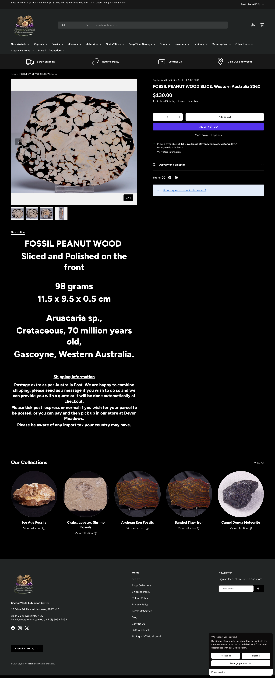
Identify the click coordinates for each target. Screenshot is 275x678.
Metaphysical (220, 44)
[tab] (18, 232)
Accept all (226, 655)
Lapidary (199, 44)
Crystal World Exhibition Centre (169, 80)
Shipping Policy (141, 591)
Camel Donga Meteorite (240, 522)
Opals (163, 44)
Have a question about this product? (184, 190)
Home (13, 74)
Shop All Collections (50, 50)
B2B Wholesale (141, 630)
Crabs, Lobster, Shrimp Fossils (86, 525)
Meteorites (92, 44)
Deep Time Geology (140, 44)
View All (259, 462)
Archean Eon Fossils (137, 522)
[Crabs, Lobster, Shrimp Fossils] (86, 494)
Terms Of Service (142, 610)
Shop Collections (141, 585)
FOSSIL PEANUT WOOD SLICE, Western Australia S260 (38, 74)
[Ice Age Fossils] (34, 494)
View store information (169, 151)
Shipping (170, 101)
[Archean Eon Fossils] (137, 494)
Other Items (242, 44)
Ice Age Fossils (34, 522)
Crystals (39, 44)
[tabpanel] (74, 334)
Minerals (73, 44)
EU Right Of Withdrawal (146, 636)
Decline (256, 655)
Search (136, 579)
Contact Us (138, 623)
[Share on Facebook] (170, 177)
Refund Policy (140, 598)
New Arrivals (18, 44)
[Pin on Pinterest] (176, 177)
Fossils (56, 44)
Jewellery (180, 44)
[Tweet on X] (163, 177)
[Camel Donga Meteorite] (241, 494)
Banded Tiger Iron (189, 522)
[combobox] (143, 25)
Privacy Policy (140, 604)
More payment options (208, 135)
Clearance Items (20, 50)
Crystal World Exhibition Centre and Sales (36, 664)
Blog (134, 617)
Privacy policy (218, 672)
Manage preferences (240, 663)
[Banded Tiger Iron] (189, 494)
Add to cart (225, 116)
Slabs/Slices (113, 44)
